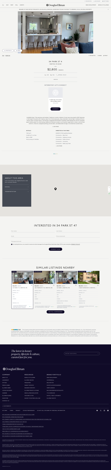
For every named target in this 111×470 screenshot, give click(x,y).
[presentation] (55, 32)
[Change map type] (109, 193)
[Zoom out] (109, 190)
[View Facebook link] (97, 410)
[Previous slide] (35, 277)
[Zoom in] (109, 187)
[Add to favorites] (31, 285)
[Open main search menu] (3, 5)
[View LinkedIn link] (108, 410)
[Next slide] (54, 277)
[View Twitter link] (100, 410)
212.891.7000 (19, 444)
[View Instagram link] (104, 410)
